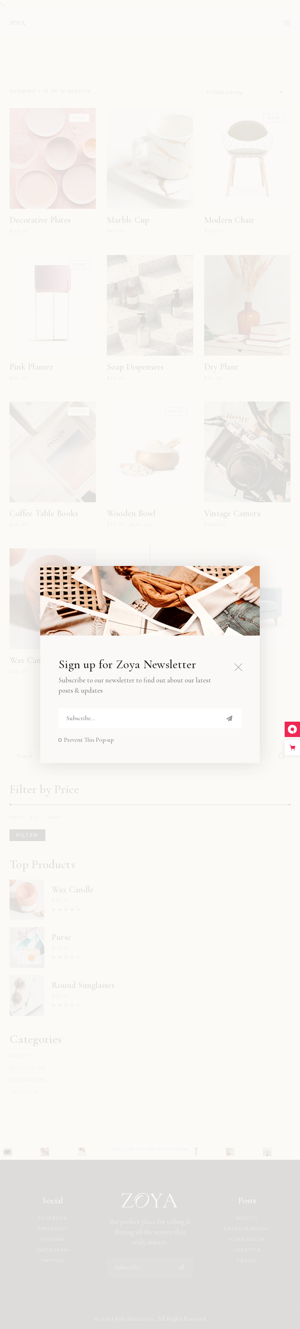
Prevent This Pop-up (89, 740)
